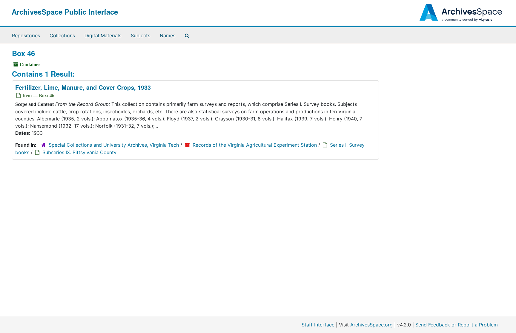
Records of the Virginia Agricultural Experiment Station (255, 145)
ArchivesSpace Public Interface (65, 12)
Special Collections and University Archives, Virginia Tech (114, 145)
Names (167, 35)
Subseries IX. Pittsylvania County (79, 152)
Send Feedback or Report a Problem (456, 325)
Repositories (26, 35)
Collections (62, 35)
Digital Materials (103, 35)
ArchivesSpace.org (371, 325)
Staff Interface (318, 325)
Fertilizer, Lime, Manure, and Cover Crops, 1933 (83, 87)
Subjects (140, 35)
